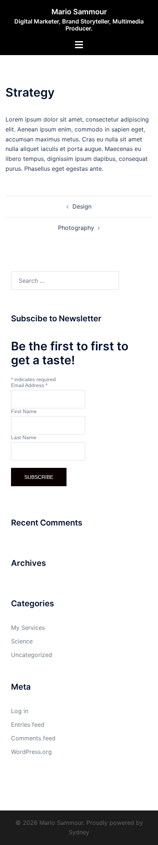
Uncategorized (31, 654)
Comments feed (33, 738)
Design (81, 206)
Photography (76, 227)
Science (22, 641)
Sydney (79, 832)
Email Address (29, 385)
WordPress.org (31, 751)
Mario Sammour (79, 11)
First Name (24, 411)
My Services (28, 627)
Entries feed (27, 724)
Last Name (23, 437)
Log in (19, 711)
